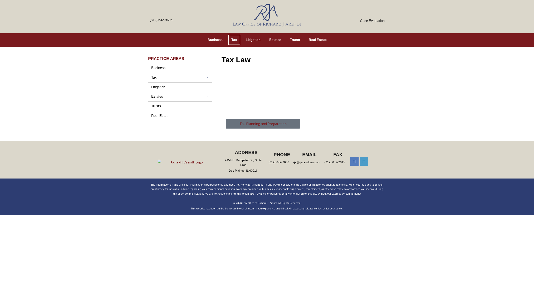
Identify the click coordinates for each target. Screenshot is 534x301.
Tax (234, 40)
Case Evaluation (372, 21)
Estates (275, 40)
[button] (180, 68)
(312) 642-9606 (161, 20)
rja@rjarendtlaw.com (306, 162)
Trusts (295, 40)
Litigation (253, 40)
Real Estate (318, 40)
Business (215, 40)
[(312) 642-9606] (161, 14)
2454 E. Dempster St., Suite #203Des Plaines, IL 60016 (243, 165)
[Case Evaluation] (372, 14)
